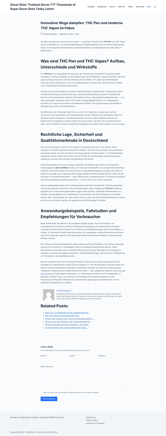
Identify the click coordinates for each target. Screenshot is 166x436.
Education (140, 7)
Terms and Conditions (95, 423)
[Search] (155, 7)
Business (91, 7)
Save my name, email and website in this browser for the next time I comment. (71, 392)
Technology (102, 7)
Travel (130, 7)
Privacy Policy (92, 420)
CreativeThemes (50, 432)
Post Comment (49, 399)
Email (72, 356)
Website (102, 356)
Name (44, 356)
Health (112, 7)
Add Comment (47, 367)
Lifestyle (121, 7)
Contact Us (91, 417)
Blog (149, 7)
